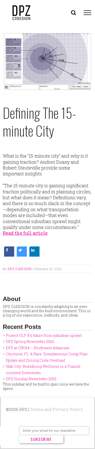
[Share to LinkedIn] (34, 255)
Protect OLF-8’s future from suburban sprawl (44, 335)
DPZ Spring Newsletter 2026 (30, 341)
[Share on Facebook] (9, 255)
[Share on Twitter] (22, 255)
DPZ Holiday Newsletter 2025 (31, 378)
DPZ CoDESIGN (20, 269)
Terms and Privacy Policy (56, 409)
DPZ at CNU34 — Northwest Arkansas (37, 347)
